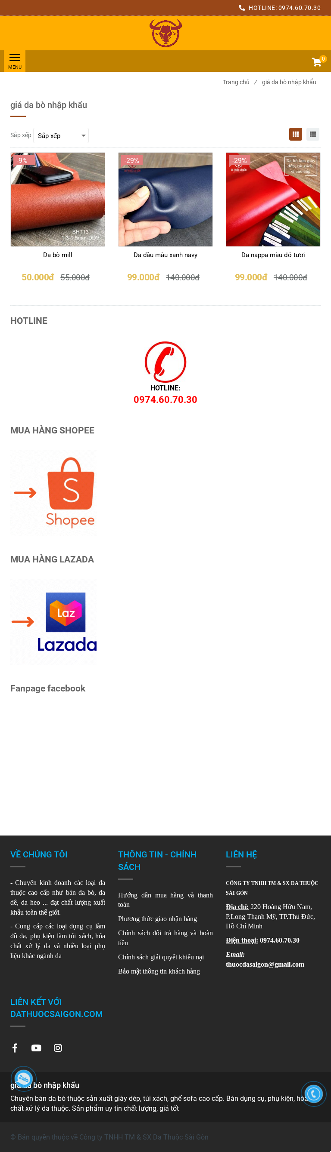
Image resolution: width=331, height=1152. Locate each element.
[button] (316, 63)
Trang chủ (239, 82)
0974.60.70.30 (299, 7)
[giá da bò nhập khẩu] (165, 33)
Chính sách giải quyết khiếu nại (161, 957)
